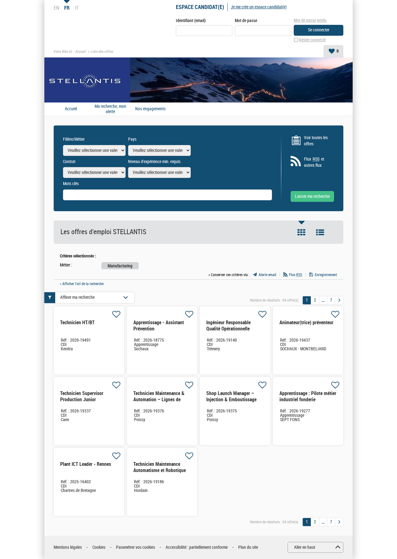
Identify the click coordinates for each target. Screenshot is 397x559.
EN (56, 8)
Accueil (80, 51)
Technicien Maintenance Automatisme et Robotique (159, 467)
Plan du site (248, 547)
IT (77, 8)
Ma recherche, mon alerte (110, 109)
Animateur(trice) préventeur (306, 322)
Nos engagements (150, 109)
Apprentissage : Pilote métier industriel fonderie (307, 396)
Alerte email (267, 275)
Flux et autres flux (314, 162)
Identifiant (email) (191, 20)
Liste (320, 232)
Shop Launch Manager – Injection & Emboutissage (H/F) (231, 399)
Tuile (301, 232)
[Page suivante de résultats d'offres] (339, 300)
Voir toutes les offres (316, 141)
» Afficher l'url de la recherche (82, 284)
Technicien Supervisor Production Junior (81, 396)
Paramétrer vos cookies (135, 547)
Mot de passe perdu (310, 20)
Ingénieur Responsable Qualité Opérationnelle (228, 326)
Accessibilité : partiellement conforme (197, 547)
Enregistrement (326, 275)
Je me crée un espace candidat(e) (259, 7)
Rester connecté (312, 40)
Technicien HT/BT (77, 322)
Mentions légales (68, 547)
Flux (295, 275)
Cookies (98, 547)
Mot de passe (246, 20)
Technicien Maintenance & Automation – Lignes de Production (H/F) (159, 399)
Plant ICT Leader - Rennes (85, 464)
